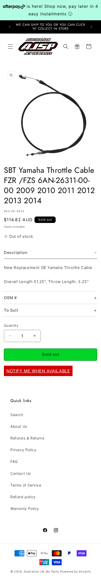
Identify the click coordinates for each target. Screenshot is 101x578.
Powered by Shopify (75, 571)
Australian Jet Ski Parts (41, 571)
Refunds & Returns (27, 438)
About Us (18, 426)
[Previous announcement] (9, 26)
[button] (10, 46)
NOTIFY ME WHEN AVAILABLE (38, 370)
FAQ (14, 461)
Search (16, 414)
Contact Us (20, 473)
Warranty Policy (24, 508)
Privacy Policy (23, 450)
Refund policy (23, 497)
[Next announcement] (91, 26)
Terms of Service (25, 485)
